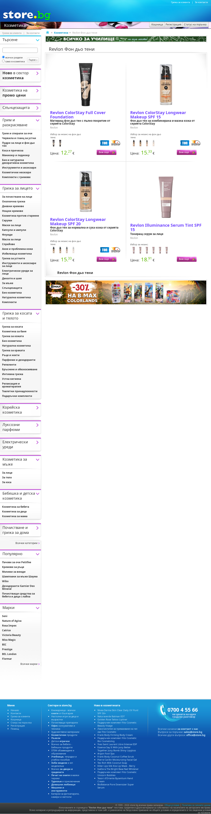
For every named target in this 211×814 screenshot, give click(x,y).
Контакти (16, 713)
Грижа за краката (13, 350)
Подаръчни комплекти (17, 396)
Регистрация (18, 725)
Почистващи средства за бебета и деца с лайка (18, 595)
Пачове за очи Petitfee (16, 562)
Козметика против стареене (20, 215)
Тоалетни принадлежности (20, 391)
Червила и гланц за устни (19, 138)
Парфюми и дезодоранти (18, 360)
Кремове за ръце (13, 567)
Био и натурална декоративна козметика (18, 161)
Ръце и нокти (11, 355)
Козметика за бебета (15, 506)
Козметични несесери (16, 172)
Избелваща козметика (17, 253)
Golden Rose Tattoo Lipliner (112, 719)
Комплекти (9, 302)
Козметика (15, 24)
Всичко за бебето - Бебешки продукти (62, 746)
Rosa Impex (9, 625)
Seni (4, 616)
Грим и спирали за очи (17, 133)
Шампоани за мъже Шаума (20, 576)
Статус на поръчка (21, 722)
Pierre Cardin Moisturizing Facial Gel (117, 759)
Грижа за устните (13, 258)
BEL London (9, 654)
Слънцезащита (12, 288)
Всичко (62, 770)
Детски (60, 741)
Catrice (6, 630)
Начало (15, 710)
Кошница (16, 719)
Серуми (7, 220)
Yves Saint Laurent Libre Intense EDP (117, 744)
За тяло (7, 477)
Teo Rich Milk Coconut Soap (112, 762)
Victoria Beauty (11, 635)
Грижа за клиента (180, 2)
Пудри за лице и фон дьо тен (18, 144)
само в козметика (15, 61)
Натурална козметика (16, 297)
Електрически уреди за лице (17, 272)
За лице (7, 472)
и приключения (65, 781)
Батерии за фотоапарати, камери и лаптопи (65, 795)
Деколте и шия (12, 278)
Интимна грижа (12, 374)
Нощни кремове (12, 211)
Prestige (7, 649)
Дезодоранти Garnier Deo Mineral (18, 587)
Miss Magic (9, 640)
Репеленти (9, 364)
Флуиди (7, 234)
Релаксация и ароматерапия (11, 385)
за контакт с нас (187, 729)
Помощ (15, 728)
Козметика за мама (14, 516)
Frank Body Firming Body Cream (115, 734)
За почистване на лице (17, 196)
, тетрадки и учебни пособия (64, 758)
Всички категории (26, 543)
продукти (64, 734)
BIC (4, 644)
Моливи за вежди (14, 571)
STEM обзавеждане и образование (62, 752)
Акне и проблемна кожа (17, 249)
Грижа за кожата (13, 336)
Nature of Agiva (11, 621)
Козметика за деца (14, 511)
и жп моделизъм (62, 764)
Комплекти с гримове (16, 177)
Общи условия (172, 805)
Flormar (7, 659)
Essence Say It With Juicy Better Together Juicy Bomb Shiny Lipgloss (116, 749)
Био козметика (12, 292)
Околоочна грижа (13, 201)
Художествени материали (65, 731)
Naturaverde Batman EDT (111, 716)
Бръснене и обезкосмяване (19, 369)
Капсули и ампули (14, 230)
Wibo (5, 581)
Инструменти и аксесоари (19, 167)
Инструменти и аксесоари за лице (19, 264)
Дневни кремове (13, 206)
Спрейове (8, 244)
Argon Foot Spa (105, 753)
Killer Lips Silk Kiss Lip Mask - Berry (116, 765)
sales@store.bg (193, 732)
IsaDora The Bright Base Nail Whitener (118, 768)
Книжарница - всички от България (63, 712)
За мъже (7, 283)
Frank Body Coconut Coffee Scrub (115, 756)
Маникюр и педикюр (16, 155)
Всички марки (29, 664)
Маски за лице (11, 225)
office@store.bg (195, 735)
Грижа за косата (12, 326)
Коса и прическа (12, 150)
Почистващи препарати (64, 722)
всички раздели (14, 57)
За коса (6, 482)
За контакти (201, 2)
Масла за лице (11, 239)
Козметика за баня (14, 331)
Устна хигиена (11, 379)
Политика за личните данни (196, 805)
